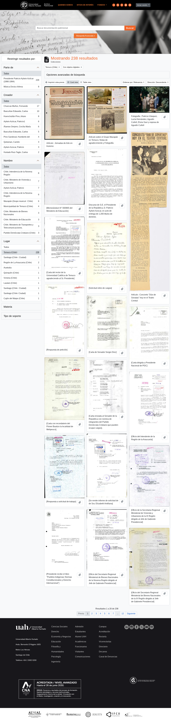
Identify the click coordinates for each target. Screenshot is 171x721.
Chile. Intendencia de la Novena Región (21, 173)
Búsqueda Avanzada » (85, 36)
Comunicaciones (82, 657)
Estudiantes (80, 632)
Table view (86, 82)
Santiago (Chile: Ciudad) (21, 294)
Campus (102, 627)
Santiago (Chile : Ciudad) (21, 258)
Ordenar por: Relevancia (133, 82)
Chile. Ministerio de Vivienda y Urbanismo (21, 181)
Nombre (8, 160)
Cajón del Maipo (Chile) (21, 299)
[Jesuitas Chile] (73, 714)
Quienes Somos (65, 5)
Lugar (7, 241)
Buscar (130, 28)
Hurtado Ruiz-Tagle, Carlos (21, 153)
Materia (8, 306)
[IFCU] (113, 714)
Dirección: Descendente (157, 82)
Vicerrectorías (105, 642)
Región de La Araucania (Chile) (21, 263)
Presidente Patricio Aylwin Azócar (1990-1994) (21, 80)
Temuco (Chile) (21, 253)
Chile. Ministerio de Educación (21, 220)
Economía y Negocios (61, 637)
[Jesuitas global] (94, 714)
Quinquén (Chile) (21, 273)
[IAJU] (53, 714)
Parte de (8, 67)
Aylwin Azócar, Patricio (21, 188)
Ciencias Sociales (59, 627)
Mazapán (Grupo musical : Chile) (21, 202)
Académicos (80, 642)
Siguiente (131, 613)
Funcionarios (81, 647)
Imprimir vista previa (56, 82)
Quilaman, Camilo (21, 143)
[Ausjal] (34, 714)
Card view (74, 82)
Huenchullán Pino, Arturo (21, 117)
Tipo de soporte (12, 316)
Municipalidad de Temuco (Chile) (21, 207)
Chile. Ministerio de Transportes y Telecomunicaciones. (21, 226)
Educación (56, 642)
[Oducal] (134, 714)
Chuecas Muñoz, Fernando (21, 107)
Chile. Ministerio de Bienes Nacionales (21, 213)
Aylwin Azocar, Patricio (21, 148)
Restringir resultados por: (21, 58)
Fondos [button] (101, 5)
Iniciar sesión (142, 5)
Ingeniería (55, 662)
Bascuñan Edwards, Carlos (21, 112)
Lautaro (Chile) (21, 284)
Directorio (103, 647)
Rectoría (102, 637)
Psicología (56, 657)
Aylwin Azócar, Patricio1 (21, 122)
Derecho (55, 632)
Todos (6, 73)
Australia (21, 268)
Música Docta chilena (21, 87)
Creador (8, 95)
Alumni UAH (80, 637)
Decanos (103, 652)
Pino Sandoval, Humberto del (21, 137)
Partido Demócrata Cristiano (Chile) (21, 233)
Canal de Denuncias (108, 657)
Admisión (79, 627)
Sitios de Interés (85, 5)
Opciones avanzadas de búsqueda (65, 74)
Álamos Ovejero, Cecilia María (21, 127)
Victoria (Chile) (21, 278)
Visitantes (79, 652)
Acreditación (104, 632)
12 (123, 613)
